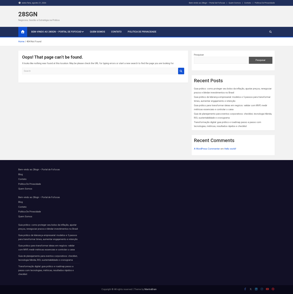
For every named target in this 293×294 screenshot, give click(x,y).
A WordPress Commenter (207, 148)
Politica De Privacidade (265, 3)
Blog (20, 174)
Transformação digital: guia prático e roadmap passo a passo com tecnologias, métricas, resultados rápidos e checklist (46, 270)
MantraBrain (151, 289)
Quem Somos (235, 3)
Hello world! (230, 148)
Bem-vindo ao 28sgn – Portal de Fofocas (207, 3)
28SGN (28, 14)
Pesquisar (199, 54)
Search (181, 71)
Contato (247, 3)
